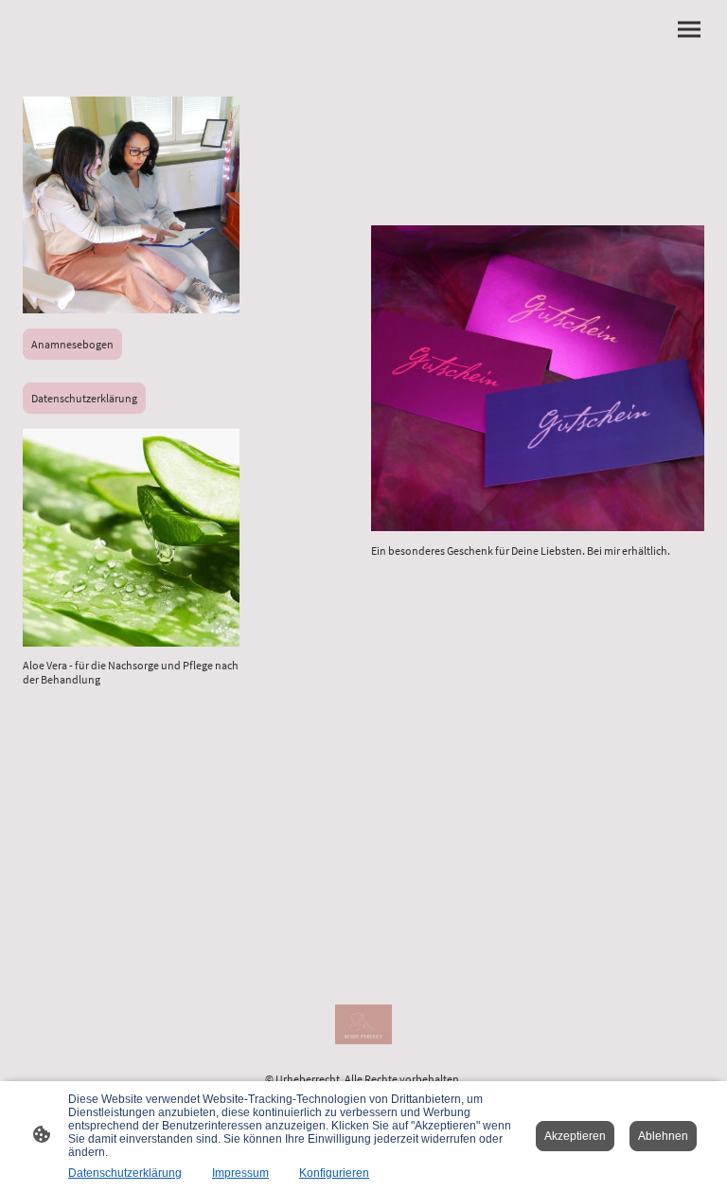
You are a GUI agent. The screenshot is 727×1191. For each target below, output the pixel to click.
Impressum (240, 1173)
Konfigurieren (334, 1173)
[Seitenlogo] (363, 1024)
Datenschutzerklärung (84, 398)
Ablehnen (663, 1136)
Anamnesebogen (72, 344)
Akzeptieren (575, 1136)
